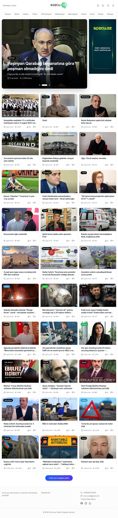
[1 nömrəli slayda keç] (39, 85)
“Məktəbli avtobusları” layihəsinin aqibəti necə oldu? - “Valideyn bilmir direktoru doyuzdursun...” (58, 464)
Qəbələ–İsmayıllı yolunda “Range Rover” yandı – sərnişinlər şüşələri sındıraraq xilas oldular (19, 312)
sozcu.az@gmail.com (91, 496)
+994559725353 (89, 493)
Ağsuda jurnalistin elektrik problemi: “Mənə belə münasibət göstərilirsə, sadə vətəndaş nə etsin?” (20, 350)
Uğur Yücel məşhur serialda (93, 158)
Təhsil (34, 14)
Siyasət (8, 14)
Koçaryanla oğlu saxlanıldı (15, 234)
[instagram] (86, 503)
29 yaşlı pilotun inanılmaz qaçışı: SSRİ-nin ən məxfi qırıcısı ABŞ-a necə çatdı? (58, 350)
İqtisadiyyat (73, 14)
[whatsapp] (90, 503)
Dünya (100, 14)
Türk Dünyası (46, 14)
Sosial (83, 14)
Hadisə (26, 14)
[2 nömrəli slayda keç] (42, 85)
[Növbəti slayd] (80, 54)
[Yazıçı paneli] (113, 5)
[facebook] (82, 503)
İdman (16, 14)
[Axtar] (108, 5)
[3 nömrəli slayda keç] (47, 85)
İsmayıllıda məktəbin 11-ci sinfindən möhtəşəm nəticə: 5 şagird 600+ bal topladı (20, 123)
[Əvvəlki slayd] (8, 54)
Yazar (92, 14)
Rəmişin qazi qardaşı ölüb (92, 462)
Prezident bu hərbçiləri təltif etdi (38, 68)
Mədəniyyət (59, 14)
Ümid (44, 120)
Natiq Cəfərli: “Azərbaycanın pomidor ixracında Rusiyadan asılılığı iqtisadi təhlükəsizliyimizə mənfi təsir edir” (59, 274)
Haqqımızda (45, 493)
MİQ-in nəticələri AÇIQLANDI (55, 424)
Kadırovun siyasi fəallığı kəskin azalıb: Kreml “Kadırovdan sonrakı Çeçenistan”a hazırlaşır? (96, 312)
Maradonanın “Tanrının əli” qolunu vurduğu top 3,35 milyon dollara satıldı (57, 312)
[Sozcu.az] (59, 5)
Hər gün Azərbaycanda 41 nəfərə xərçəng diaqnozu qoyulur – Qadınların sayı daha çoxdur (95, 350)
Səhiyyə (110, 14)
